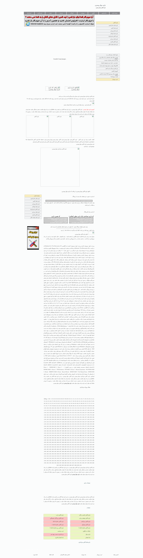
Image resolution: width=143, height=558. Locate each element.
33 (63, 401)
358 (88, 435)
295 (81, 428)
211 (70, 419)
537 (86, 456)
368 (63, 437)
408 (63, 442)
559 (91, 458)
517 (86, 453)
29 (56, 401)
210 (68, 419)
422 (48, 444)
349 (65, 435)
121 (45, 410)
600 (93, 462)
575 (81, 460)
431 (70, 444)
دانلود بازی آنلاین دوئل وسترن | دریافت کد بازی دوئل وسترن (76, 191)
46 (89, 401)
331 (70, 433)
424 (53, 444)
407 (60, 442)
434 (78, 444)
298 (88, 428)
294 (78, 428)
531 (70, 456)
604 (65, 465)
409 (65, 442)
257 (86, 424)
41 (79, 401)
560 (93, 458)
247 (60, 424)
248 (63, 424)
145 (55, 412)
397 (86, 440)
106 (58, 408)
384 (53, 440)
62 (69, 403)
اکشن (93, 13)
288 (63, 428)
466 (58, 449)
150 (68, 412)
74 (93, 403)
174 (78, 415)
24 (46, 401)
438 (88, 444)
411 (70, 442)
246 (58, 424)
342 (48, 435)
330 (68, 433)
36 (69, 401)
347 (60, 435)
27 (52, 401)
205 (55, 419)
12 (73, 398)
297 (86, 428)
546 (58, 458)
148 (63, 412)
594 (78, 462)
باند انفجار (88, 537)
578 (88, 460)
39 (75, 401)
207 (60, 419)
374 (78, 437)
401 (45, 442)
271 (70, 426)
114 (78, 408)
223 (50, 421)
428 (63, 444)
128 (63, 410)
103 (50, 408)
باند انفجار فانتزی (59, 537)
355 (81, 435)
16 (81, 398)
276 (83, 426)
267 (60, 426)
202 (48, 419)
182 (48, 417)
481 (45, 451)
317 (86, 430)
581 (45, 462)
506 (58, 453)
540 (93, 456)
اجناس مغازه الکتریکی (65, 554)
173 (75, 415)
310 (68, 430)
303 (50, 430)
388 (63, 440)
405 (55, 442)
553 (75, 458)
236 (83, 421)
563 (50, 460)
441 (45, 446)
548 (63, 458)
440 (93, 444)
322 (48, 433)
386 (58, 440)
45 (87, 401)
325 (55, 433)
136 (83, 410)
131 (70, 410)
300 (93, 428)
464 (53, 449)
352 (73, 435)
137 (86, 410)
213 (75, 419)
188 (63, 417)
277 (86, 426)
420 (93, 442)
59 (63, 403)
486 (58, 451)
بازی (65, 248)
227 (60, 421)
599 (91, 462)
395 (81, 440)
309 (65, 430)
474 (78, 449)
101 (45, 408)
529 (65, 456)
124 (53, 410)
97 (87, 405)
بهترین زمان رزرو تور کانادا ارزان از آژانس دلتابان (109, 74)
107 (60, 408)
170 (68, 415)
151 (70, 412)
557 (86, 458)
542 (48, 458)
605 (68, 465)
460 (93, 446)
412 (73, 442)
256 (83, 424)
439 (91, 444)
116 (83, 408)
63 (71, 403)
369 (65, 437)
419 (91, 442)
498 (88, 451)
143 (50, 412)
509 (65, 453)
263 (50, 426)
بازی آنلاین (115, 22)
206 (58, 419)
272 (73, 426)
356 (83, 435)
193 (75, 417)
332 (73, 433)
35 (67, 401)
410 (68, 442)
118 (88, 408)
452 (73, 446)
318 (88, 430)
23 (44, 401)
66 (77, 403)
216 (83, 419)
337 (86, 433)
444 (53, 446)
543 (50, 458)
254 (78, 424)
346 (58, 435)
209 (65, 419)
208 (63, 419)
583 (50, 462)
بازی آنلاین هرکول (86, 524)
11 (71, 398)
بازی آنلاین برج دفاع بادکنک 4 (57, 528)
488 (63, 451)
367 (60, 437)
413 (75, 442)
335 (81, 433)
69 (83, 403)
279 (91, 426)
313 (75, 430)
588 (63, 462)
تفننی (50, 13)
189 (65, 417)
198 (88, 417)
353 (75, 435)
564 (53, 460)
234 (78, 421)
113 (75, 408)
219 (91, 419)
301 (45, 430)
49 (44, 403)
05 (60, 398)
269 (65, 426)
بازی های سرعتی (114, 39)
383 (50, 440)
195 (81, 417)
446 (58, 446)
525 (55, 456)
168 (63, 415)
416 (83, 442)
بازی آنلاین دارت (60, 515)
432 (73, 444)
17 (83, 398)
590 (68, 462)
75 (44, 405)
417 (86, 442)
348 (63, 435)
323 (50, 433)
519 (91, 453)
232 (73, 421)
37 (71, 401)
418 (88, 442)
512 (73, 453)
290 (68, 428)
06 (62, 398)
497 (86, 451)
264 (53, 426)
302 (48, 430)
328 (63, 433)
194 (78, 417)
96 (85, 405)
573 (75, 460)
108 (63, 408)
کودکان (71, 13)
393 (75, 440)
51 (48, 403)
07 (63, 398)
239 (91, 421)
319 (91, 430)
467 (60, 449)
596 (83, 462)
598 (88, 462)
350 (68, 435)
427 (60, 444)
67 (79, 403)
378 (88, 437)
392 (73, 440)
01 (52, 398)
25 (48, 401)
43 (83, 401)
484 (53, 451)
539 (91, 456)
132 (73, 410)
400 (93, 440)
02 (54, 398)
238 (88, 421)
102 (48, 408)
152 (73, 412)
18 (85, 398)
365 (55, 437)
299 (91, 428)
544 (53, 458)
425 (55, 444)
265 (55, 426)
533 (75, 456)
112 (73, 408)
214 (78, 419)
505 (55, 453)
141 (45, 412)
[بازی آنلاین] (83, 137)
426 (58, 444)
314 (78, 430)
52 (50, 403)
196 (83, 417)
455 (81, 446)
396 (83, 440)
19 (87, 398)
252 (73, 424)
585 (55, 462)
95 (83, 405)
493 (75, 451)
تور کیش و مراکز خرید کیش (112, 68)
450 (68, 446)
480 (93, 449)
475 (81, 449)
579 (91, 460)
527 (60, 456)
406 (58, 442)
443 (50, 446)
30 (58, 401)
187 (60, 417)
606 (70, 465)
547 (60, 458)
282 (48, 428)
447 (60, 446)
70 (85, 403)
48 (93, 401)
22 (93, 398)
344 (53, 435)
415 (81, 442)
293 (75, 428)
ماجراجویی (104, 13)
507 (60, 453)
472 (73, 449)
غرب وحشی (61, 531)
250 (68, 424)
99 (91, 405)
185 (55, 417)
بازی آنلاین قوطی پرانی (84, 518)
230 (68, 421)
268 (63, 426)
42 (81, 401)
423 (50, 444)
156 (83, 412)
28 (54, 401)
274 (78, 426)
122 (48, 410)
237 (86, 421)
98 (89, 405)
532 (73, 456)
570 (68, 460)
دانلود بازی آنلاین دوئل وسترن (81, 234)
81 (56, 405)
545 (55, 458)
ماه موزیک (83, 554)
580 (93, 460)
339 (91, 433)
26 (50, 401)
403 (50, 442)
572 (73, 460)
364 (53, 437)
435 (81, 444)
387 (60, 440)
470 (68, 449)
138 (88, 410)
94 (81, 405)
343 (50, 435)
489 (65, 451)
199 (91, 417)
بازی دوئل (88, 534)
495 (81, 451)
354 (78, 435)
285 (55, 428)
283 (50, 428)
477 (86, 449)
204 (53, 419)
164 (53, 415)
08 (65, 398)
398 (88, 440)
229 (65, 421)
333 (75, 433)
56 (58, 403)
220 (93, 419)
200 (93, 417)
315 (81, 430)
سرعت (61, 13)
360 (93, 435)
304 (53, 430)
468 (63, 449)
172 (73, 415)
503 (50, 453)
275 (81, 426)
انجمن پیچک (115, 554)
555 (81, 458)
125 (55, 410)
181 (45, 417)
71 (87, 403)
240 (93, 421)
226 (58, 421)
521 (45, 456)
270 (68, 426)
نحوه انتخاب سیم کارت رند (112, 54)
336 (83, 433)
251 (70, 424)
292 (73, 428)
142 (48, 412)
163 (50, 415)
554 (78, 458)
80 (54, 405)
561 (45, 460)
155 (81, 412)
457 (86, 446)
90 (73, 405)
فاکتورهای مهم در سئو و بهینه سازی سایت (108, 65)
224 (53, 421)
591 (70, 462)
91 (75, 405)
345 (55, 435)
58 (62, 403)
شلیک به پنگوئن (86, 531)
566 (58, 460)
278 (88, 426)
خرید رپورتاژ (115, 79)
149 (65, 412)
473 (75, 449)
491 (70, 451)
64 (73, 403)
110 (68, 408)
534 (78, 456)
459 (91, 446)
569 (65, 460)
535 (81, 456)
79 (52, 405)
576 (83, 460)
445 (55, 446)
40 (77, 401)
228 (63, 421)
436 (83, 444)
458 (88, 446)
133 (75, 410)
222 (48, 421)
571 (70, 460)
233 (75, 421)
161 (45, 415)
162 (48, 415)
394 (78, 440)
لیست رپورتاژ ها (114, 76)
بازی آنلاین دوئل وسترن (101, 7)
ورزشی (82, 13)
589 (65, 462)
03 (56, 398)
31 (60, 401)
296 (83, 428)
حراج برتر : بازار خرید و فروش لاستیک (109, 63)
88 (69, 405)
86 (65, 405)
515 (81, 453)
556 (83, 458)
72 (89, 403)
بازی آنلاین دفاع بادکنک (58, 521)
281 (45, 428)
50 (46, 403)
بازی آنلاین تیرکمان (85, 521)
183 (50, 417)
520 (93, 453)
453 (75, 446)
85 (63, 405)
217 (86, 419)
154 (78, 412)
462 (48, 449)
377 (86, 437)
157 (86, 412)
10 (69, 398)
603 (63, 465)
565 (55, 460)
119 (91, 408)
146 (58, 412)
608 (75, 465)
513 (75, 453)
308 (63, 430)
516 (83, 453)
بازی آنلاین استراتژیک (113, 36)
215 (81, 419)
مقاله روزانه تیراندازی (85, 387)
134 (78, 410)
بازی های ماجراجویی (113, 25)
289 (65, 428)
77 (48, 405)
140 (93, 410)
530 (68, 456)
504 (53, 453)
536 (83, 456)
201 (45, 419)
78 (50, 405)
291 (70, 428)
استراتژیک (29, 13)
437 (86, 444)
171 (70, 415)
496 (83, 451)
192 (73, 417)
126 (58, 410)
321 (45, 433)
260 (93, 424)
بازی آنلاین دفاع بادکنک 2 (58, 524)
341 (45, 435)
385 (55, 440)
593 (75, 462)
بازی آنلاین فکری (114, 41)
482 (48, 451)
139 (91, 410)
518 (88, 453)
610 (81, 465)
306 (58, 430)
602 (60, 465)
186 (58, 417)
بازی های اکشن (114, 28)
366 (58, 437)
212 (73, 419)
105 (55, 408)
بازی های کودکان (114, 33)
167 (60, 415)
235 (81, 421)
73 (91, 403)
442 (48, 446)
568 (63, 460)
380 (93, 437)
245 (55, 424)
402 (48, 442)
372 (73, 437)
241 (45, 424)
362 (48, 437)
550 (68, 458)
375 (81, 437)
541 (45, 458)
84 (61, 405)
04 (58, 398)
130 (68, 410)
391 (70, 440)
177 (86, 415)
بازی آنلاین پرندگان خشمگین (57, 518)
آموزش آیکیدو (115, 71)
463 (50, 449)
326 (58, 433)
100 (93, 405)
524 (53, 456)
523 (50, 456)
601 (58, 465)
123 (50, 410)
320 (93, 430)
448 (63, 446)
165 (55, 415)
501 (45, 453)
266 (58, 426)
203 (50, 419)
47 (91, 401)
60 (65, 403)
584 (53, 462)
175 (81, 415)
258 (88, 424)
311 (70, 430)
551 (70, 458)
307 (60, 430)
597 (86, 462)
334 (78, 433)
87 (67, 405)
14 (77, 398)
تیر (47, 248)
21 (91, 398)
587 (60, 462)
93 (79, 405)
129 (65, 410)
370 (68, 437)
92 (77, 405)
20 (89, 398)
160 (93, 412)
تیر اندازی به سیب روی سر (57, 534)
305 (55, 430)
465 (55, 449)
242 (48, 424)
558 (88, 458)
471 (70, 449)
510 (68, 453)
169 (65, 415)
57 (60, 403)
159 (91, 412)
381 (45, 440)
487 (60, 451)
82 (58, 405)
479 (91, 449)
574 (78, 460)
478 (88, 449)
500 (93, 451)
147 (60, 412)
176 (83, 415)
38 (73, 401)
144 (53, 412)
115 (81, 408)
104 (53, 408)
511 (70, 453)
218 (88, 419)
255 (81, 424)
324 (53, 433)
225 (55, 421)
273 (75, 426)
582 (48, 462)
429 (65, 444)
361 (45, 437)
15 (79, 398)
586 (58, 462)
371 (70, 437)
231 (70, 421)
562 (48, 460)
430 (68, 444)
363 (50, 437)
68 (81, 403)
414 (78, 442)
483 (50, 451)
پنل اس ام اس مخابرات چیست (111, 60)
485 (55, 451)
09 (67, 398)
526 (58, 456)
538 (88, 456)
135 (81, 410)
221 (45, 421)
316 (83, 430)
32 (62, 401)
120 (93, 408)
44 (85, 401)
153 (75, 412)
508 (63, 453)
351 (70, 435)
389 (65, 440)
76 (46, 405)
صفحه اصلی (114, 13)
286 (58, 428)
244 (53, 424)
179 (91, 415)
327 (60, 433)
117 (86, 408)
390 (68, 440)
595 (81, 462)
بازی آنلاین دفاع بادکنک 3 (84, 528)
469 (65, 449)
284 (53, 428)
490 (68, 451)
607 (73, 465)
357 (86, 435)
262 (48, 426)
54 (54, 403)
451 (70, 446)
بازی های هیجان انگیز (113, 44)
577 (86, 460)
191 (70, 417)
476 (83, 449)
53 (52, 403)
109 (65, 408)
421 (45, 444)
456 (83, 446)
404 (53, 442)
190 (68, 417)
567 (60, 460)
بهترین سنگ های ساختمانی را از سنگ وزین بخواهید (108, 58)
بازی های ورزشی (114, 30)
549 (65, 458)
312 (73, 430)
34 (65, 401)
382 (48, 440)
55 (56, 403)
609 (78, 465)
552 (73, 458)
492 (73, 451)
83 (60, 405)
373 (75, 437)
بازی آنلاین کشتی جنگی (84, 515)
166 (58, 415)
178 (88, 415)
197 (86, 417)
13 (75, 398)
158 (88, 412)
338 (88, 433)
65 (75, 403)
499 (91, 451)
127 (60, 410)
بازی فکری (39, 13)
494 (78, 451)
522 (48, 456)
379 (91, 437)
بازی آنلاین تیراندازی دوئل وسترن (82, 376)
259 (91, 424)
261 (45, 426)
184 (53, 417)
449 (65, 446)
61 (67, 403)
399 (91, 440)
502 (48, 453)
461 (45, 449)
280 (93, 426)
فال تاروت (35, 554)
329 (65, 433)
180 (93, 415)
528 (63, 456)
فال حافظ (51, 554)
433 (75, 444)
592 (73, 462)
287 (60, 428)
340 (93, 433)
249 (65, 424)
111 (70, 408)
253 (75, 424)
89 (71, 405)
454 (78, 446)
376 (83, 437)
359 (91, 435)
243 (50, 424)
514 (78, 453)
